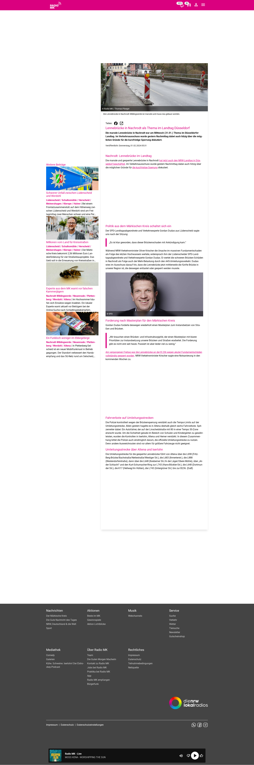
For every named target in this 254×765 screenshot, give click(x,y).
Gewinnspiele (94, 620)
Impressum (134, 655)
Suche (172, 615)
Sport (49, 628)
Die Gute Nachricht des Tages (61, 620)
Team (90, 655)
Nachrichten (54, 610)
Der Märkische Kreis (56, 615)
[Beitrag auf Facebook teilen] (116, 123)
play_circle (195, 755)
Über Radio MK (97, 650)
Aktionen (93, 610)
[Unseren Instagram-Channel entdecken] (205, 725)
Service (174, 610)
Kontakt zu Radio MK (98, 663)
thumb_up (201, 755)
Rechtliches (136, 650)
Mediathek (53, 650)
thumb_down (188, 755)
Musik (132, 610)
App (89, 675)
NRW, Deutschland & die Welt (61, 624)
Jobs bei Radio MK (97, 667)
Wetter (172, 624)
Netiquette (133, 667)
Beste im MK (93, 615)
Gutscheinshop (177, 636)
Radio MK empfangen (98, 679)
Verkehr (173, 620)
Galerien (50, 659)
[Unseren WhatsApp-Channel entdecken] (193, 725)
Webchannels (135, 615)
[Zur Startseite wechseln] (56, 5)
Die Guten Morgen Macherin (101, 659)
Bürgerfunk (93, 684)
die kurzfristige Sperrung (145, 167)
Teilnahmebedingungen (140, 663)
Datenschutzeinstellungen (90, 724)
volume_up (181, 756)
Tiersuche (174, 628)
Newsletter (174, 632)
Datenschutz (134, 659)
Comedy (50, 655)
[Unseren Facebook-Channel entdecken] (199, 725)
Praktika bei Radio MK (98, 671)
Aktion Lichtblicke (96, 624)
